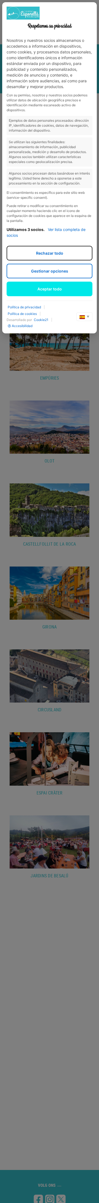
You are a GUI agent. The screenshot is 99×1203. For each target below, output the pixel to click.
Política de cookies (22, 314)
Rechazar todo (49, 253)
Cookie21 (41, 320)
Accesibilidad (22, 326)
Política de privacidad (24, 307)
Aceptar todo (49, 289)
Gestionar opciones (49, 271)
